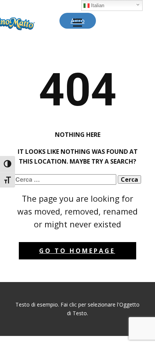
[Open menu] (77, 23)
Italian (97, 5)
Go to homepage (77, 251)
